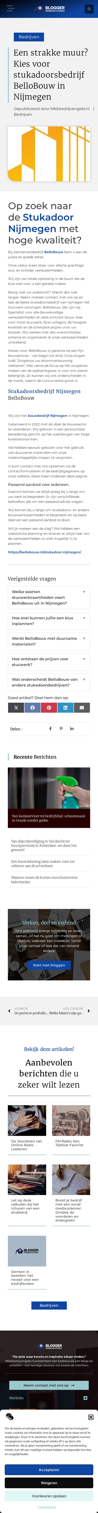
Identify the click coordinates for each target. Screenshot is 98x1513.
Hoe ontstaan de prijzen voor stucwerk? (49, 662)
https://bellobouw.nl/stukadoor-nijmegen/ (44, 552)
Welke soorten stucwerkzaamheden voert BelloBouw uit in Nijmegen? (49, 597)
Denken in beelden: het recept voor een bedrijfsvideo (25, 1278)
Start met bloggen (49, 965)
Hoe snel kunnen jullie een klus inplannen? (49, 621)
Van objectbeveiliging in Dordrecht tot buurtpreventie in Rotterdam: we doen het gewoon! (44, 845)
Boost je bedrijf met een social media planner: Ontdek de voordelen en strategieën (68, 1210)
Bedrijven (29, 37)
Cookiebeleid (46, 1507)
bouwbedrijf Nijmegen (47, 416)
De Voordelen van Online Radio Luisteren (26, 1145)
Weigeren (49, 1483)
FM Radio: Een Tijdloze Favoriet (69, 1143)
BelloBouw (53, 252)
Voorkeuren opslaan (49, 1496)
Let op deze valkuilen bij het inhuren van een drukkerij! (25, 1206)
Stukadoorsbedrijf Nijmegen (44, 391)
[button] (90, 1417)
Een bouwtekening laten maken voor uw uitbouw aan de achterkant (43, 863)
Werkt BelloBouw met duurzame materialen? (49, 641)
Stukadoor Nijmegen (41, 222)
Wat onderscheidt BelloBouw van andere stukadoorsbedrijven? (49, 682)
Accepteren (49, 1470)
